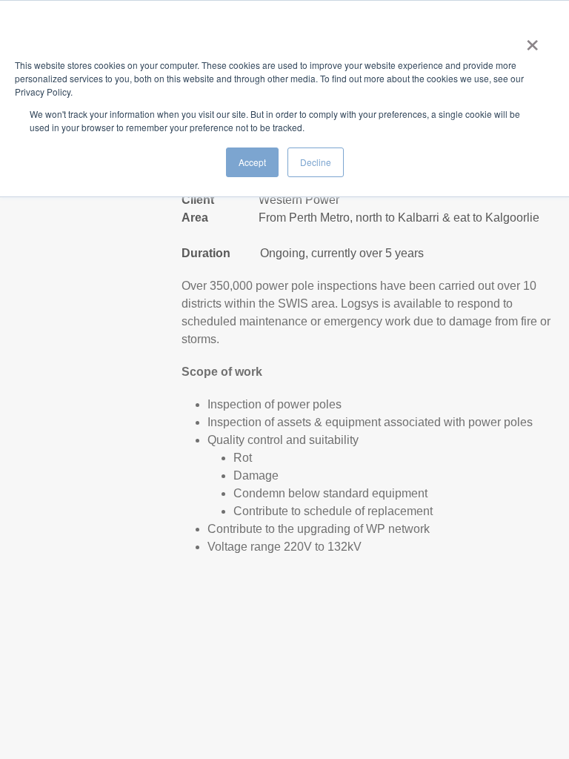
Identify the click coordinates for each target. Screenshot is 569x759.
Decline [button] (315, 162)
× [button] (532, 40)
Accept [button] (252, 162)
